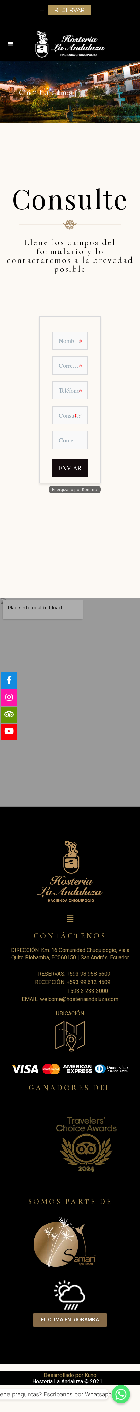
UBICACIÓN (70, 1013)
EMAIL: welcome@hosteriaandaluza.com (70, 999)
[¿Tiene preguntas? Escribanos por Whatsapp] (121, 1394)
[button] (70, 1320)
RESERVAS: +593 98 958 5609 (74, 974)
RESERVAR (69, 10)
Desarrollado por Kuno (70, 1375)
